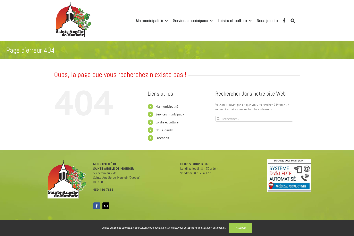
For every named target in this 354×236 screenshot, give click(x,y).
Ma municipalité (166, 106)
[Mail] (105, 205)
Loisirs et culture (166, 122)
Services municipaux (169, 114)
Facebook (162, 138)
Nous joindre (164, 130)
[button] (293, 20)
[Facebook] (96, 205)
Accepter (241, 227)
